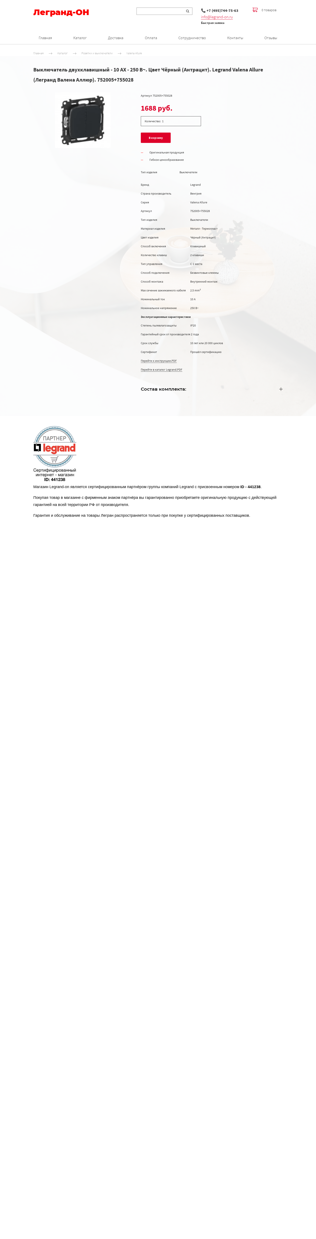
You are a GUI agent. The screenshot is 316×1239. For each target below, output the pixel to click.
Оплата (151, 37)
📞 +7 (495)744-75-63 (219, 10)
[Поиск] (187, 11)
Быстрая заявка (212, 23)
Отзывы (270, 37)
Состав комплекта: (163, 389)
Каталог (80, 37)
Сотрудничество (192, 37)
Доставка (115, 37)
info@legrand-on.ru (217, 16)
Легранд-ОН (61, 12)
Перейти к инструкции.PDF (159, 361)
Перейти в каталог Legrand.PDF (161, 369)
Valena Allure (134, 53)
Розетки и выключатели (97, 53)
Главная (45, 37)
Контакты (235, 37)
